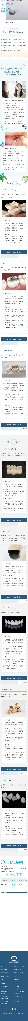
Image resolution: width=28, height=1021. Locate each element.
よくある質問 (17, 969)
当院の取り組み (4, 973)
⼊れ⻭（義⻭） (4, 996)
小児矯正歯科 (4, 991)
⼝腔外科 (16, 994)
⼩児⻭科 (16, 989)
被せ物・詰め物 (18, 996)
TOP (2, 22)
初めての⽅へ (4, 969)
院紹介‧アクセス (5, 976)
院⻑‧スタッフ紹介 (19, 966)
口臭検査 (16, 1001)
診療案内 (3, 983)
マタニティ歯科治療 (19, 991)
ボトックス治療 (4, 1001)
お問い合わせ (17, 979)
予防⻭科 (3, 989)
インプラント (17, 998)
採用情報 (16, 976)
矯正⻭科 (3, 994)
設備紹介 (3, 979)
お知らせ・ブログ (18, 973)
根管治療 (16, 986)
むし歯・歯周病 (4, 986)
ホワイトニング (4, 998)
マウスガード (4, 1003)
